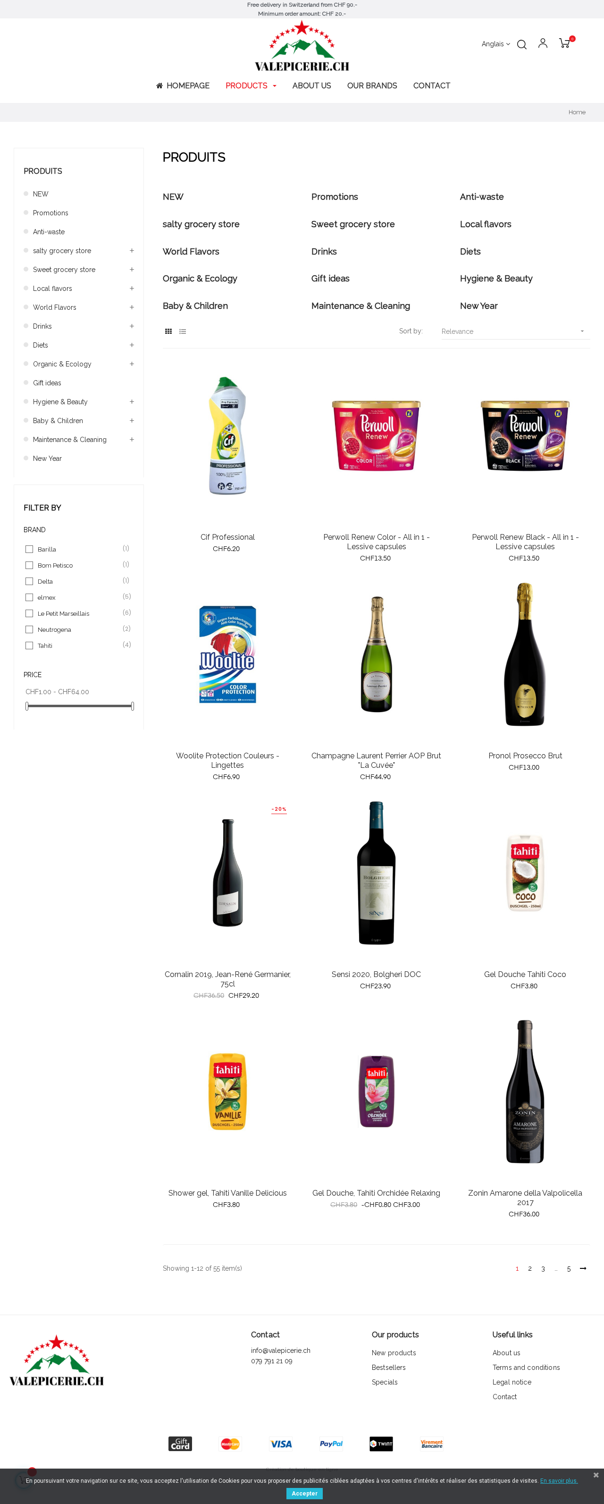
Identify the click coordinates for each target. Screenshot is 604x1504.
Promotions (50, 213)
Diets (40, 345)
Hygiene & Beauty (60, 402)
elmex (79, 597)
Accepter (305, 1493)
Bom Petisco (79, 565)
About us (506, 1353)
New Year (47, 458)
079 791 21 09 (272, 1361)
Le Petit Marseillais (79, 613)
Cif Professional (228, 537)
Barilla (79, 549)
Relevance (514, 331)
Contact (505, 1397)
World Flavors (54, 307)
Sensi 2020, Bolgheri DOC (376, 974)
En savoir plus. (559, 1481)
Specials (385, 1382)
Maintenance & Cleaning (70, 439)
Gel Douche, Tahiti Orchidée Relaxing (376, 1193)
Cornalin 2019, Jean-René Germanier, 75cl (228, 979)
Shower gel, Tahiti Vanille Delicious (227, 1193)
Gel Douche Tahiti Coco (525, 974)
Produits (43, 171)
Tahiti (79, 645)
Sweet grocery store (64, 269)
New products (394, 1353)
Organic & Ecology (62, 364)
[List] (183, 332)
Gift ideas (47, 383)
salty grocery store (62, 251)
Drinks (42, 326)
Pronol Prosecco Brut (525, 755)
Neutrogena (79, 629)
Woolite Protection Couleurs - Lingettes (227, 760)
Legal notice (512, 1382)
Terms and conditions (526, 1367)
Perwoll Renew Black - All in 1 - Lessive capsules (525, 542)
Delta (79, 581)
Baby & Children (58, 421)
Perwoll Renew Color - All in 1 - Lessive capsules (376, 542)
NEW (41, 194)
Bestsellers (389, 1367)
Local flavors (52, 288)
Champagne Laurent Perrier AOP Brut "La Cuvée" (376, 760)
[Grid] (169, 332)
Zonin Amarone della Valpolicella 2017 (525, 1198)
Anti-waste (49, 232)
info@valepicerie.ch (280, 1350)
